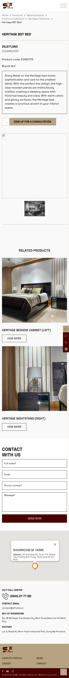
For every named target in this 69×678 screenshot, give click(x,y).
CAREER (6, 663)
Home (5, 15)
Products (17, 15)
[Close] (55, 544)
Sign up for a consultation (32, 121)
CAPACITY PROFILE (12, 658)
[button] (35, 566)
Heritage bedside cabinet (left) (26, 330)
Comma (53, 674)
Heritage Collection (39, 18)
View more (14, 338)
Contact (42, 663)
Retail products (35, 15)
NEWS (40, 658)
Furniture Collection (13, 18)
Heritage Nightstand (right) (23, 418)
